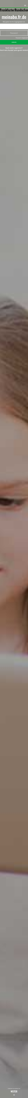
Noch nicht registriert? (14, 48)
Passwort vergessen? (22, 38)
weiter (14, 1092)
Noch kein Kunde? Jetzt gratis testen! (14, 50)
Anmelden (14, 42)
